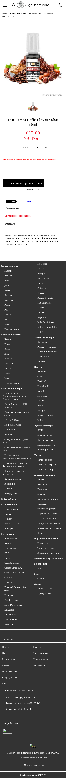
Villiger (8, 519)
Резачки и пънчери (46, 347)
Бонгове (41, 479)
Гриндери (42, 489)
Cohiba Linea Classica (14, 573)
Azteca (7, 543)
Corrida (8, 577)
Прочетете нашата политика (33, 757)
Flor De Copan (11, 600)
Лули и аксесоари (43, 426)
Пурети (38, 367)
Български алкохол (11, 335)
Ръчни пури (7, 534)
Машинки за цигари (47, 499)
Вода (39, 568)
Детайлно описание (18, 215)
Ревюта (10, 223)
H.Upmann (9, 595)
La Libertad (10, 615)
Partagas (41, 273)
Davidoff (8, 582)
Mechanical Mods (12, 425)
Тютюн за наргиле (46, 548)
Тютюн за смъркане (47, 465)
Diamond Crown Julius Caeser (14, 588)
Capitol (7, 558)
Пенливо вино (11, 329)
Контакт (6, 665)
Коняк (7, 290)
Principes (8, 528)
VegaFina (41, 317)
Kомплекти (10, 430)
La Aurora (9, 610)
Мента (7, 368)
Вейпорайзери (8, 499)
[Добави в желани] (60, 173)
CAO (6, 553)
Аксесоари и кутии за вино (48, 558)
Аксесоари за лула (46, 450)
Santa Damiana (44, 303)
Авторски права (41, 653)
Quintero (41, 288)
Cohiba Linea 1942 (13, 568)
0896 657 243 (24, 709)
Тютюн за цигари (46, 469)
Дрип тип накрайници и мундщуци (16, 472)
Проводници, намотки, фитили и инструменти (15, 464)
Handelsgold (43, 386)
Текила (7, 315)
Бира (36, 574)
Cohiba (40, 376)
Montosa (41, 269)
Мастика (8, 300)
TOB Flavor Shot (8, 16)
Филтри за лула (45, 440)
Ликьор (8, 295)
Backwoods (42, 371)
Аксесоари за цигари (45, 475)
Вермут (8, 276)
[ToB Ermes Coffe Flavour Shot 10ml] (33, 96)
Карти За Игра (44, 588)
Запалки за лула (45, 435)
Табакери (42, 504)
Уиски (7, 324)
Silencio (41, 308)
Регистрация (8, 659)
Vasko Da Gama (11, 524)
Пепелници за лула (46, 445)
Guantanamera (11, 509)
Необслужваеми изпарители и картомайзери (17, 456)
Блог (4, 683)
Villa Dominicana (45, 322)
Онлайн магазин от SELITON (33, 775)
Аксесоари (9, 484)
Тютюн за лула (44, 460)
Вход (4, 653)
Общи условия (9, 677)
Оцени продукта (12, 208)
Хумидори (42, 342)
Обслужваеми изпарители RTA (16, 441)
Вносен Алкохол (9, 266)
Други (40, 533)
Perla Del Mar (44, 278)
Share (12, 201)
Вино (7, 344)
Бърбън (8, 271)
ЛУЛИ (40, 430)
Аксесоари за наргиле (48, 553)
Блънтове (42, 484)
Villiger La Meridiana (47, 327)
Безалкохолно (41, 564)
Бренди (8, 339)
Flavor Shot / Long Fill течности (41, 13)
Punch (40, 283)
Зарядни (8, 489)
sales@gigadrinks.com (24, 697)
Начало (4, 13)
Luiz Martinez (11, 619)
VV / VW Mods (11, 420)
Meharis (41, 391)
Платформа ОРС (10, 671)
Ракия (7, 305)
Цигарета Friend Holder (49, 523)
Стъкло (41, 578)
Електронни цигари (18, 13)
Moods (40, 401)
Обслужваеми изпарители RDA (16, 449)
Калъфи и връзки (13, 479)
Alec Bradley (10, 538)
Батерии (8, 434)
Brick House (10, 548)
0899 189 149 (34, 703)
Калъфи (41, 361)
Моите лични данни (34, 765)
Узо (6, 319)
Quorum (41, 293)
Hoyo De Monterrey (13, 605)
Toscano (8, 514)
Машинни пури (9, 504)
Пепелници (43, 357)
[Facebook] (5, 715)
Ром (6, 310)
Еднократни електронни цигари (16, 413)
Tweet (28, 201)
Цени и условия (41, 659)
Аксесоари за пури (44, 337)
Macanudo (9, 624)
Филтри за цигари (46, 509)
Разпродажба (10, 493)
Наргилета (42, 543)
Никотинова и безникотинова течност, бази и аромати (15, 396)
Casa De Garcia (11, 563)
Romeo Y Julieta (45, 298)
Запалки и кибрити (47, 352)
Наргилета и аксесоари (46, 538)
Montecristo (43, 264)
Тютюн (38, 455)
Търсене (37, 647)
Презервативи (44, 593)
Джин (7, 285)
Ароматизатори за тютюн (50, 528)
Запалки (41, 494)
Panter (40, 406)
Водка (7, 280)
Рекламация (39, 665)
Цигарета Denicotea (47, 518)
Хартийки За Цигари (47, 514)
